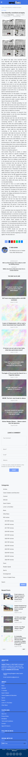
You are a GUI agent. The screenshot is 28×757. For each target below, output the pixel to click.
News (4, 510)
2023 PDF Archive (9, 549)
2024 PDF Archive (9, 552)
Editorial (5, 500)
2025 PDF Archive (9, 556)
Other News (6, 514)
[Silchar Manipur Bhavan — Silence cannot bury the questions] (14, 411)
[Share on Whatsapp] (17, 241)
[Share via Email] (22, 241)
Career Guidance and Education (11, 492)
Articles (5, 489)
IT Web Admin (10, 15)
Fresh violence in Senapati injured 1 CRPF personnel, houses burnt (19, 597)
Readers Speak (7, 566)
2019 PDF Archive (9, 535)
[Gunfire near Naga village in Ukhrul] (8, 629)
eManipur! (14, 750)
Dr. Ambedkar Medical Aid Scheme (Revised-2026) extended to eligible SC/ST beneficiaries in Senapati (20, 640)
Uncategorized (7, 574)
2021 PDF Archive (9, 542)
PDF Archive (6, 517)
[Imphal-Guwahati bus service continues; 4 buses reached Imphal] (8, 608)
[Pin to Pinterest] (12, 241)
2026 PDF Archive (9, 559)
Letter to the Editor (8, 507)
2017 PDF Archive (9, 528)
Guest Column (7, 503)
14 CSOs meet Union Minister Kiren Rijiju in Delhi (20, 618)
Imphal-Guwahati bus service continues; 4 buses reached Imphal (20, 608)
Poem (4, 563)
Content (5, 496)
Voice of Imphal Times (9, 577)
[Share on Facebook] (9, 241)
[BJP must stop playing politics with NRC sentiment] (14, 287)
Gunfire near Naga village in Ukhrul (19, 627)
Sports (5, 570)
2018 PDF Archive (9, 531)
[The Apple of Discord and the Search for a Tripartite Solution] (14, 362)
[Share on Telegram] (19, 241)
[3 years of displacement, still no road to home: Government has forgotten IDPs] (14, 312)
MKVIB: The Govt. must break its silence (14, 398)
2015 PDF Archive (9, 521)
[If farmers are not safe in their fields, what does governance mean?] (14, 337)
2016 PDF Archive (9, 524)
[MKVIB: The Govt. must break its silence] (14, 387)
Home (3, 7)
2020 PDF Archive (9, 538)
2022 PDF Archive (9, 545)
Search (3, 582)
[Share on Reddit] (14, 241)
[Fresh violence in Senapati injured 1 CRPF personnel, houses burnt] (8, 597)
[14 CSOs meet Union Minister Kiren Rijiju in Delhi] (8, 619)
